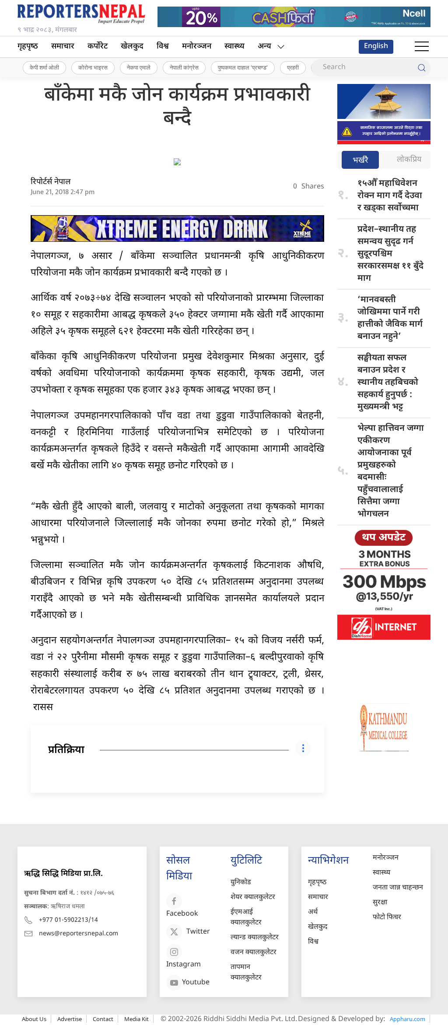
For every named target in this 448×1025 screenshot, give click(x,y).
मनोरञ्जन (196, 47)
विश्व (163, 47)
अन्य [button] (264, 47)
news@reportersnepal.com (78, 934)
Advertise (69, 1019)
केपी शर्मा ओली (44, 67)
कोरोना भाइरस (93, 67)
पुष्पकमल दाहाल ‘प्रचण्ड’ (243, 67)
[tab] (360, 161)
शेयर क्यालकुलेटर (253, 897)
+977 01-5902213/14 (68, 920)
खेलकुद (132, 47)
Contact (103, 1019)
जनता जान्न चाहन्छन (398, 888)
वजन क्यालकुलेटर (253, 952)
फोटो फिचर (387, 917)
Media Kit (136, 1019)
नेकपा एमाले (138, 67)
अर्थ (313, 912)
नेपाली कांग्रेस (184, 67)
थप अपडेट (384, 538)
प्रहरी (293, 67)
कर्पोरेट (98, 47)
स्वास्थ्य (234, 47)
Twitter (198, 932)
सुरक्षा (380, 902)
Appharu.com (407, 1019)
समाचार (62, 47)
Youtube (196, 982)
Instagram (183, 964)
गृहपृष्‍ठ (28, 47)
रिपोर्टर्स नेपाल (51, 182)
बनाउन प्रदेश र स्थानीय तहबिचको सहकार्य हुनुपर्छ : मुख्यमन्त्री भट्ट (387, 382)
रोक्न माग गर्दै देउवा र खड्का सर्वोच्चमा (389, 196)
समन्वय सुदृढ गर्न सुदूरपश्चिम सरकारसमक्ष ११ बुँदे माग (390, 254)
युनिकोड (241, 882)
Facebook (182, 914)
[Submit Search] (421, 68)
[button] (421, 46)
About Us (34, 1019)
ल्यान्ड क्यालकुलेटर (255, 937)
